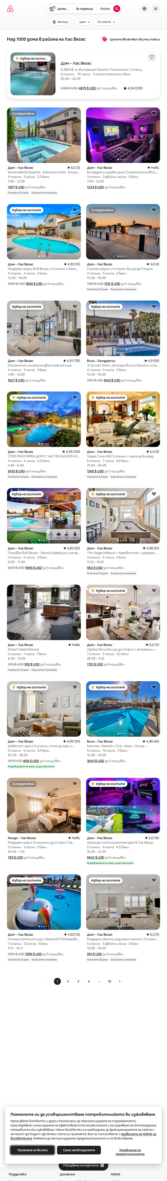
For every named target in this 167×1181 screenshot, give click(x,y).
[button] (87, 88)
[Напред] (119, 981)
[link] (47, 981)
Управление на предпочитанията (130, 1152)
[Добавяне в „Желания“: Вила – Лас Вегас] (153, 686)
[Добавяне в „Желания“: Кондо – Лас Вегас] (74, 783)
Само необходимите (79, 1150)
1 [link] (57, 981)
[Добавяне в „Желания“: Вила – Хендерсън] (153, 306)
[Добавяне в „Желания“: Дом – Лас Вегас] (74, 113)
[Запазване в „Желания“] (152, 57)
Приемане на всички (32, 1150)
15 (109, 981)
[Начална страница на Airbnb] (10, 8)
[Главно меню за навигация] (155, 8)
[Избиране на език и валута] (144, 8)
